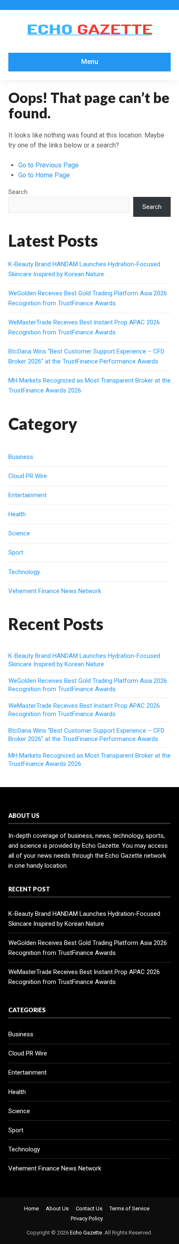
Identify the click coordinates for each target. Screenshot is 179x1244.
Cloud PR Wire (27, 476)
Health (17, 514)
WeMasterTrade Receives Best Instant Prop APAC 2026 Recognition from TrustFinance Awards (84, 710)
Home (31, 1208)
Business (20, 457)
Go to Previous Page (48, 165)
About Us (57, 1208)
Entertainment (27, 495)
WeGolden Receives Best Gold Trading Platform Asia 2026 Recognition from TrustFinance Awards (87, 685)
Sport (15, 552)
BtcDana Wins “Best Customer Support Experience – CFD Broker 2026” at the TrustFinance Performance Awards (86, 735)
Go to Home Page (44, 175)
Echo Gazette (86, 1232)
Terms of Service (129, 1208)
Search (17, 192)
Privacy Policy (87, 1218)
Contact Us (89, 1208)
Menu (89, 62)
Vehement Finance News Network (54, 591)
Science (19, 533)
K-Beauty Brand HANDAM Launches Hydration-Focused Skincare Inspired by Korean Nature (84, 660)
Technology (24, 572)
